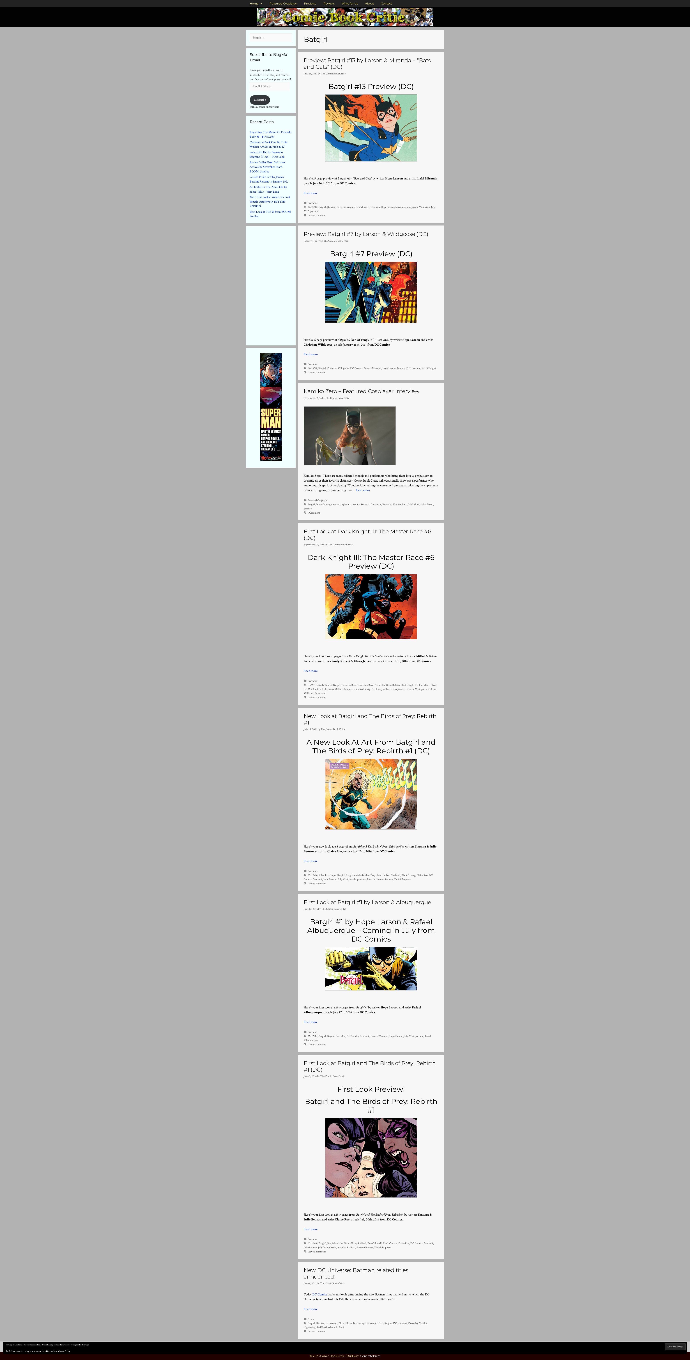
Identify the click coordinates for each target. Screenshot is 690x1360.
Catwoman (348, 207)
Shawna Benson (384, 879)
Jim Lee (386, 689)
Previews (310, 3)
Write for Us (350, 3)
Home (254, 3)
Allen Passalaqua (327, 875)
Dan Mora (360, 207)
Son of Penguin (429, 368)
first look (321, 689)
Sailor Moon (426, 504)
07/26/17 (312, 207)
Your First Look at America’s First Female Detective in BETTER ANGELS (270, 201)
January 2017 (404, 368)
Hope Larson (387, 207)
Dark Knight (385, 1323)
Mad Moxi (413, 504)
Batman (346, 685)
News (311, 1319)
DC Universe (400, 1323)
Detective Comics (417, 1323)
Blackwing (358, 1323)
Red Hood (322, 1327)
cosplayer (345, 504)
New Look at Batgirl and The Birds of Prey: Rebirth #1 (370, 719)
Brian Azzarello (376, 685)
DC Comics (373, 207)
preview (314, 211)
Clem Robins (393, 685)
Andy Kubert (325, 685)
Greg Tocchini (372, 689)
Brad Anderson (359, 685)
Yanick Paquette (402, 879)
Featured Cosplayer (283, 3)
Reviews (329, 3)
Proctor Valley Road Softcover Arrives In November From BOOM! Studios (267, 167)
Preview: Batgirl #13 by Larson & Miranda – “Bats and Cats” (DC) (367, 63)
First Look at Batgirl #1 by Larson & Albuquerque (367, 902)
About (369, 3)
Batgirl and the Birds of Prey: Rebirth (365, 875)
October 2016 (413, 689)
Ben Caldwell (393, 875)
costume (355, 504)
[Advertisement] (277, 285)
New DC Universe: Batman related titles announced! (356, 1273)
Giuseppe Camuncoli (353, 689)
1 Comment (314, 512)
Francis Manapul (372, 368)
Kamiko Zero (400, 504)
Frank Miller (334, 689)
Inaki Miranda (402, 207)
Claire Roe (422, 875)
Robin (342, 1327)
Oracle (352, 879)
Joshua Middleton (420, 207)
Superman (320, 693)
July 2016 (343, 879)
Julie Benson (330, 879)
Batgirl (322, 207)
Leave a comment (317, 215)
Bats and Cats (334, 207)
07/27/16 (312, 1036)
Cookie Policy (64, 1351)
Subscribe (260, 100)
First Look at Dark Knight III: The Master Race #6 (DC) (367, 534)
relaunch (332, 1327)
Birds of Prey (345, 1323)
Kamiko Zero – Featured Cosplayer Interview (361, 391)
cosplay (335, 504)
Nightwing (309, 1327)
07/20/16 (313, 875)
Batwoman (331, 1323)
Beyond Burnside (336, 1036)
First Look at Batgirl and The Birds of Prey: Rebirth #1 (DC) (370, 1066)
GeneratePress (370, 1356)
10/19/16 (312, 685)
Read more (311, 193)
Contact (386, 3)
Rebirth (371, 879)
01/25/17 (312, 368)
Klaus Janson (397, 689)
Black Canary (323, 504)
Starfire (308, 508)
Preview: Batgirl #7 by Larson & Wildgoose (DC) (366, 234)
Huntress (387, 504)
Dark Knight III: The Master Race (418, 685)
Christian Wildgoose (338, 368)
